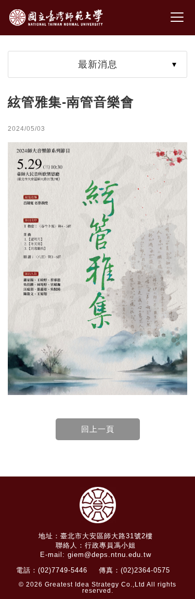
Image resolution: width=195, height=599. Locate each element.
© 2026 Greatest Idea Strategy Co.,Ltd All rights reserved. (97, 587)
